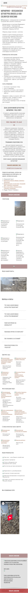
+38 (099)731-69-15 (10, 7)
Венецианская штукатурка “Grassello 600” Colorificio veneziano (14, 184)
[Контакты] (4, 571)
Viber (20, 7)
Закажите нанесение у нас (14, 165)
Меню (5, 3)
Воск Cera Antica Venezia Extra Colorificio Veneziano (13, 187)
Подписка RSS (7, 582)
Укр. (25, 8)
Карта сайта (6, 569)
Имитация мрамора (8, 581)
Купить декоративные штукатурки (11, 575)
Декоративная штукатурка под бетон (12, 577)
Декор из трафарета (8, 579)
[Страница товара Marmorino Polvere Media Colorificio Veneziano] (14, 266)
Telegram (17, 7)
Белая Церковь (19, 564)
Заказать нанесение (14, 195)
